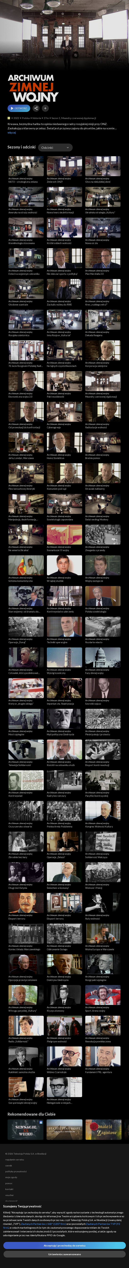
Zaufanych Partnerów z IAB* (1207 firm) (43, 1223)
